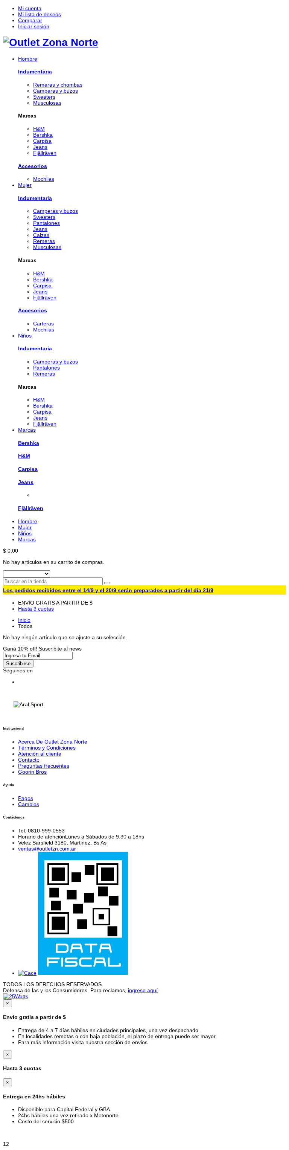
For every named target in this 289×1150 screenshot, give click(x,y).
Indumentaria (35, 72)
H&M (24, 456)
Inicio (24, 620)
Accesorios (32, 166)
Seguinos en (18, 670)
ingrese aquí (143, 990)
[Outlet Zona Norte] (50, 42)
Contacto (29, 760)
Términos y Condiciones (47, 748)
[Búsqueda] (107, 583)
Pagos (25, 798)
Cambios (28, 804)
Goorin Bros (32, 772)
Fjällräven (30, 508)
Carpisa (28, 469)
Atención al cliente (39, 754)
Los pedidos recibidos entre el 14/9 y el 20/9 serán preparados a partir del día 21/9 (108, 590)
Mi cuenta (29, 8)
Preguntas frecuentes (43, 766)
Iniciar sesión (33, 26)
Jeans (25, 482)
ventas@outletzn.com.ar (47, 849)
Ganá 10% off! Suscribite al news (42, 649)
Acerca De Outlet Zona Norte (52, 742)
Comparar (30, 20)
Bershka (28, 443)
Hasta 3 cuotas (36, 609)
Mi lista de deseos (39, 14)
